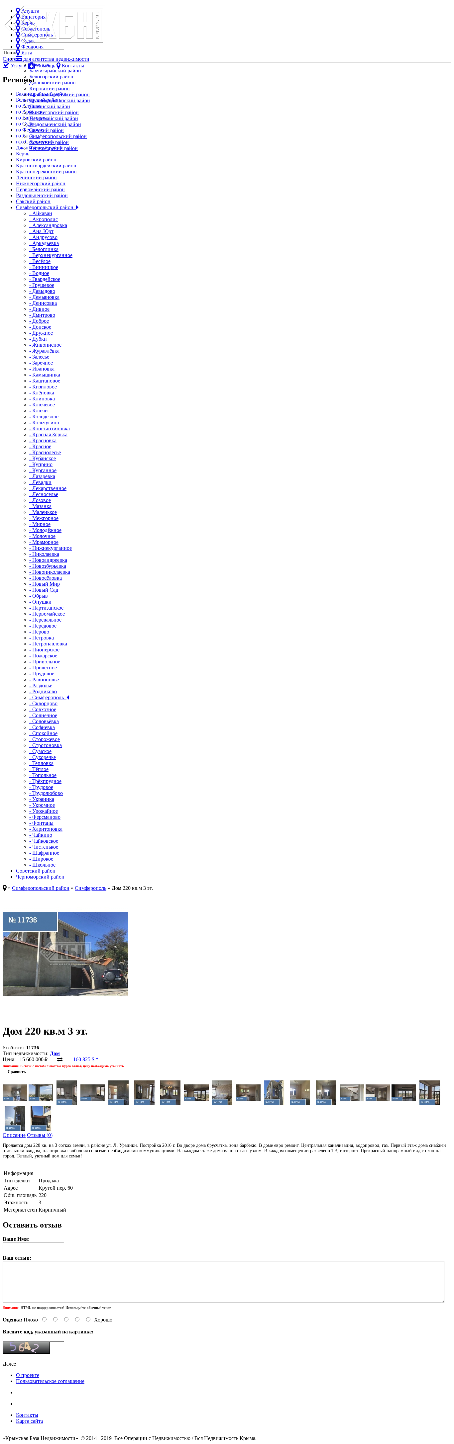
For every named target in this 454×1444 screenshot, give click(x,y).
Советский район (49, 142)
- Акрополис (43, 219)
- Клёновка (41, 392)
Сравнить (14, 1071)
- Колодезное (43, 416)
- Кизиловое (43, 386)
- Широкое (41, 859)
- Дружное (41, 333)
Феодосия (32, 46)
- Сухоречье (42, 757)
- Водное (39, 273)
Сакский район (46, 130)
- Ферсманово (44, 817)
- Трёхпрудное (45, 781)
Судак (27, 40)
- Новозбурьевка (47, 566)
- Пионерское (44, 649)
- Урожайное (43, 811)
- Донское (40, 327)
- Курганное (43, 470)
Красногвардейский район (59, 94)
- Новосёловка (45, 578)
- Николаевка (44, 554)
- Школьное (42, 865)
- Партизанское (46, 608)
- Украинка (41, 799)
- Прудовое (41, 673)
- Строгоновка (45, 745)
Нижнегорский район (54, 112)
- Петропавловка (48, 643)
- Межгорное (43, 518)
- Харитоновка (45, 829)
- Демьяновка (44, 297)
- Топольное (43, 775)
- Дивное (39, 309)
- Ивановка (42, 369)
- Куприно (41, 464)
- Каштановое (44, 380)
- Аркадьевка (44, 243)
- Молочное (42, 536)
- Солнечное (43, 715)
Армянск (39, 64)
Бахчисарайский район (55, 70)
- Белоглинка (43, 249)
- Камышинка (44, 375)
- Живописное (45, 345)
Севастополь (35, 29)
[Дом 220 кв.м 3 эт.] (65, 1015)
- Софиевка (42, 727)
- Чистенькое (43, 847)
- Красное (40, 446)
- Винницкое (43, 267)
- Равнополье (44, 679)
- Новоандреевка (48, 560)
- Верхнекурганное (50, 255)
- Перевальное (45, 620)
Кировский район (49, 88)
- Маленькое (43, 512)
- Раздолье (40, 685)
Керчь (27, 23)
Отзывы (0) (40, 1135)
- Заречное (41, 363)
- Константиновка (49, 428)
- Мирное (40, 524)
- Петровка (41, 637)
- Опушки (40, 602)
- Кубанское (42, 458)
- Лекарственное (47, 488)
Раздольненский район (55, 124)
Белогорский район (51, 76)
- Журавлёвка (44, 351)
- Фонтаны (41, 823)
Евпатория (33, 17)
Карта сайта (29, 1421)
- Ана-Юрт (41, 231)
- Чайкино (40, 835)
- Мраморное (43, 542)
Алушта (29, 11)
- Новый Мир (44, 584)
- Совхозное (42, 709)
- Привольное (44, 661)
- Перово (39, 632)
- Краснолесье (45, 452)
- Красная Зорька (48, 434)
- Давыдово (42, 291)
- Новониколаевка (49, 572)
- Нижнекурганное (50, 548)
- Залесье (39, 357)
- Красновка (43, 440)
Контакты (27, 1415)
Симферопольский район (58, 136)
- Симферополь (47, 697)
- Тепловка (41, 763)
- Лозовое (40, 500)
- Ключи (38, 410)
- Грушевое (41, 285)
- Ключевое (42, 404)
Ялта (26, 52)
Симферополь (36, 35)
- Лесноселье (43, 494)
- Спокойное (43, 733)
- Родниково (43, 691)
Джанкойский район (52, 82)
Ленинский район (49, 106)
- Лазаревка (42, 476)
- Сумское (40, 751)
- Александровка (48, 225)
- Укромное (42, 805)
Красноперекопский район (59, 100)
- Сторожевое (44, 739)
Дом (55, 1053)
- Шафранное (44, 853)
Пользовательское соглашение (50, 1381)
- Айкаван (40, 213)
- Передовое (43, 626)
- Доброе (39, 321)
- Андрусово (43, 237)
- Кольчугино (44, 422)
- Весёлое (40, 261)
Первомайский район (53, 118)
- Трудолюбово (46, 793)
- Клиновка (42, 398)
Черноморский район (53, 148)
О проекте (27, 1375)
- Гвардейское (44, 279)
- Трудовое (41, 787)
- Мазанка (40, 506)
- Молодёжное (45, 530)
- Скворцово (43, 703)
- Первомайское (47, 614)
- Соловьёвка (44, 721)
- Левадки (40, 482)
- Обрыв (38, 596)
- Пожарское (43, 655)
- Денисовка (43, 303)
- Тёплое (39, 769)
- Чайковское (43, 841)
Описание (14, 1135)
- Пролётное (43, 667)
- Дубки (38, 339)
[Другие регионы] (19, 58)
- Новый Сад (43, 590)
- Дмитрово (42, 315)
